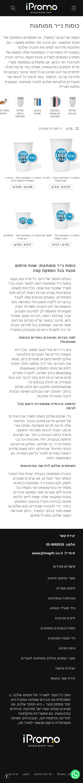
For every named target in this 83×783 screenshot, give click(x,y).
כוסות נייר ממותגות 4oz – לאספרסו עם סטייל (22, 237)
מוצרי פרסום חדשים (61, 578)
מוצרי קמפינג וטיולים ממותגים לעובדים (48, 658)
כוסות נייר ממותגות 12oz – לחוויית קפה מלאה (61, 179)
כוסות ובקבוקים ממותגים (58, 628)
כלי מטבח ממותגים (61, 638)
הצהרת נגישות (65, 668)
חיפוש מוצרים (66, 588)
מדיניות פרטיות (43, 774)
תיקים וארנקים (65, 618)
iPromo (61, 774)
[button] (74, 8)
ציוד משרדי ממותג (62, 608)
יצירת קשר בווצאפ (63, 678)
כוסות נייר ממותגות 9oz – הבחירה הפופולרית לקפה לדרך (23, 179)
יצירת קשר (12, 774)
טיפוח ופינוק (67, 648)
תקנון (26, 774)
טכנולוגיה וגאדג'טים (61, 598)
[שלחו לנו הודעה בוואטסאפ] (75, 774)
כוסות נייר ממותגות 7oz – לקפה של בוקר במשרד (61, 237)
